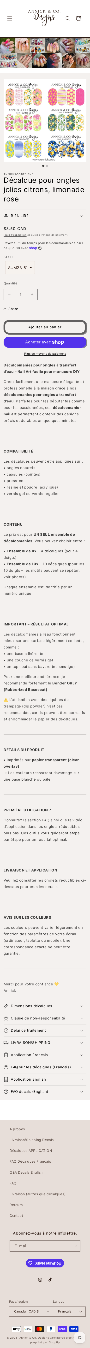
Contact (16, 1215)
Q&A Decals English (26, 1172)
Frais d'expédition (15, 234)
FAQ (13, 1183)
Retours (16, 1205)
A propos (17, 1129)
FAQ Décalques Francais (30, 1161)
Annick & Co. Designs (34, 1337)
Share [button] (13, 309)
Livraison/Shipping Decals (32, 1140)
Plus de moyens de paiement (45, 353)
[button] (9, 18)
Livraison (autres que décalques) (38, 1194)
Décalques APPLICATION (31, 1150)
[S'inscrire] (75, 1246)
